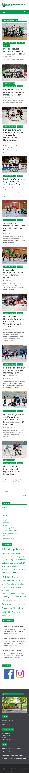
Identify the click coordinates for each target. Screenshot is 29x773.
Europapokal (13, 569)
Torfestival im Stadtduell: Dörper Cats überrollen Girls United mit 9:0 (14, 227)
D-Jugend (14, 560)
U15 (7, 612)
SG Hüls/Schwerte (6, 600)
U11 (23, 608)
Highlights (4, 512)
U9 (21, 608)
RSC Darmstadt (6, 594)
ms (13, 56)
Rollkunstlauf (6, 522)
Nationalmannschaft (11, 580)
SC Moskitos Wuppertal (18, 597)
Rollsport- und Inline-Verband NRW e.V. (12, 755)
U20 (21, 612)
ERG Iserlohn (11, 567)
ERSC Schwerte (20, 567)
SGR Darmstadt (14, 600)
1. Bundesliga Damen (13, 549)
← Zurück (5, 492)
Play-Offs (10, 584)
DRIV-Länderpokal (17, 563)
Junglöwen (6, 520)
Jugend (3, 517)
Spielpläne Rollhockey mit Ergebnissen (12, 748)
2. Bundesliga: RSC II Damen (11, 533)
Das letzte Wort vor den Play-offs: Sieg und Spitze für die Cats (14, 181)
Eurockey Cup (5, 569)
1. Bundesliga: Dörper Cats (9, 42)
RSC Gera (14, 594)
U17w (15, 612)
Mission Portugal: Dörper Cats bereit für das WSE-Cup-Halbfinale (14, 51)
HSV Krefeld (7, 572)
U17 (11, 612)
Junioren (16, 577)
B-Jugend (20, 557)
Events (3, 510)
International (21, 42)
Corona (8, 560)
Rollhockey (6, 45)
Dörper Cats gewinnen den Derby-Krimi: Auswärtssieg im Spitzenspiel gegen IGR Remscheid (13, 419)
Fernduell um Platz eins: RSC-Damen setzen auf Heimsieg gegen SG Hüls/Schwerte (14, 371)
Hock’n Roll (4, 515)
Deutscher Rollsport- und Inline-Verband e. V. (14, 758)
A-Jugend (13, 557)
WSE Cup (7, 615)
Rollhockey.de (5, 752)
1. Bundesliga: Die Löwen (9, 83)
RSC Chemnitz (23, 590)
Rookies (17, 591)
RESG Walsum (12, 587)
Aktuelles (4, 507)
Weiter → (24, 496)
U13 (3, 612)
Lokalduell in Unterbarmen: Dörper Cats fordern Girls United (13, 273)
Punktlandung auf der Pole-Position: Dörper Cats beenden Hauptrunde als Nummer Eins (13, 134)
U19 (18, 612)
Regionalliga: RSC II (8, 538)
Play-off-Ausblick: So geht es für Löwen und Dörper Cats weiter (13, 92)
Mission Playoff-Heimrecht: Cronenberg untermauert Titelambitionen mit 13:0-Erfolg (14, 321)
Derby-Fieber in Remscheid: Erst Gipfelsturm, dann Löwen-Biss (11, 470)
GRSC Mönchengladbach (21, 569)
